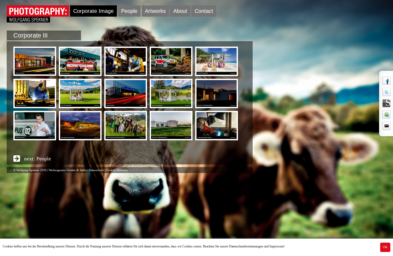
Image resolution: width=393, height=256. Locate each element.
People (129, 11)
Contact (204, 11)
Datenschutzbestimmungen (246, 246)
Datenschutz (96, 170)
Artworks (155, 11)
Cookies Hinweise (117, 170)
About (180, 11)
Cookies (8, 246)
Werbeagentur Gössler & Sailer (68, 170)
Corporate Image (93, 11)
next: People (37, 158)
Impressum (276, 246)
